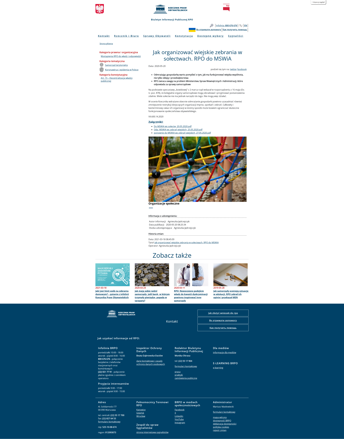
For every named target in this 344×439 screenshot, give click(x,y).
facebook (242, 69)
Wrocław (140, 416)
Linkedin (179, 416)
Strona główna (106, 43)
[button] (155, 174)
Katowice (141, 409)
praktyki (179, 374)
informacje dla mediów (224, 352)
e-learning (218, 367)
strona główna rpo (121, 314)
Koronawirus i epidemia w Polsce (121, 69)
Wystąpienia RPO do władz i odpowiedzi (121, 56)
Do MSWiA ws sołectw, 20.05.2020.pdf (172, 126)
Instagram (180, 422)
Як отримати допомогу (223, 320)
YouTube (179, 419)
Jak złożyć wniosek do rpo (223, 313)
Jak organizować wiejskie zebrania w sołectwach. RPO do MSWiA (187, 242)
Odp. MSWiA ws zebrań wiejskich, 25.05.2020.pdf (178, 129)
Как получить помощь (223, 327)
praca (177, 371)
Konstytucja (184, 35)
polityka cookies (221, 427)
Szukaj (212, 25)
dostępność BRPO (222, 420)
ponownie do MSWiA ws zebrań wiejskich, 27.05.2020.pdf (182, 132)
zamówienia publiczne (186, 378)
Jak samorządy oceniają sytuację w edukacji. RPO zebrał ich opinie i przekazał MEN (230, 294)
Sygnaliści (235, 35)
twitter (233, 69)
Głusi (241, 25)
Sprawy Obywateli (157, 35)
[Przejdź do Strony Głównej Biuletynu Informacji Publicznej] (226, 8)
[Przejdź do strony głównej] (172, 9)
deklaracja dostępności (224, 423)
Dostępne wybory (210, 35)
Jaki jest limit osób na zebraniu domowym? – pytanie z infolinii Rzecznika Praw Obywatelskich (112, 294)
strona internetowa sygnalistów (152, 432)
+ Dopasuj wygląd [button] (318, 2)
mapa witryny (220, 417)
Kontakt (104, 35)
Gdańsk (140, 412)
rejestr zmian (219, 430)
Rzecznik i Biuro (126, 35)
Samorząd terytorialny (116, 65)
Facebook (179, 409)
